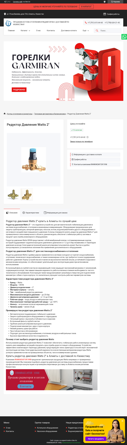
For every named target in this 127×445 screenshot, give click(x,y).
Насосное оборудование (47, 431)
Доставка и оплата (69, 31)
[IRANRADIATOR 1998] (8, 23)
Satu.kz (74, 440)
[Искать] (97, 31)
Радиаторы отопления (77, 428)
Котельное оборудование (47, 428)
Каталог (24, 31)
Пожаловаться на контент (71, 443)
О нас (38, 31)
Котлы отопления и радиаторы (19, 114)
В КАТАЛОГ (86, 6)
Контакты (51, 31)
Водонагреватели (75, 431)
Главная (11, 31)
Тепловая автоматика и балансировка (50, 114)
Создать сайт (17, 2)
